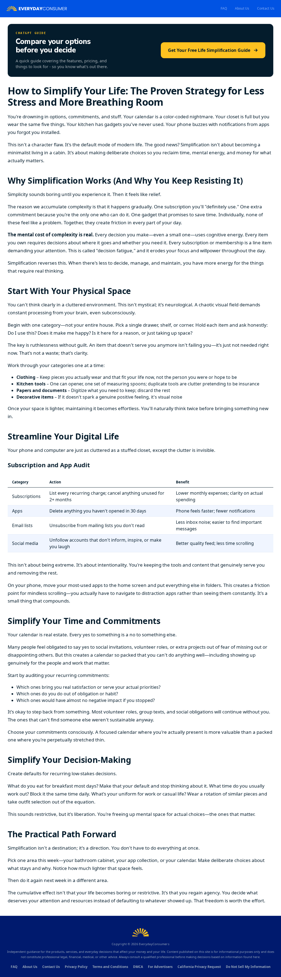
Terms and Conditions (110, 966)
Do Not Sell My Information (248, 966)
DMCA (138, 966)
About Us (242, 8)
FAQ (224, 8)
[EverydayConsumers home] (37, 8)
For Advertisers (160, 966)
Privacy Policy (76, 966)
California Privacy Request (199, 966)
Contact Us (265, 8)
